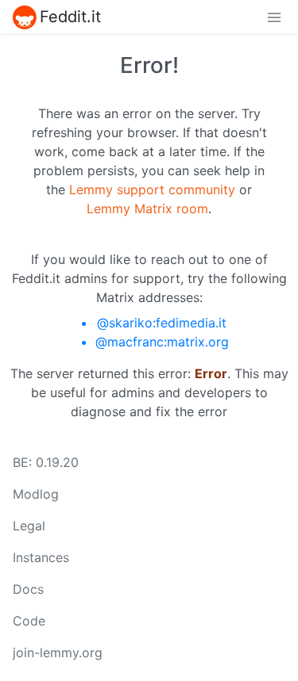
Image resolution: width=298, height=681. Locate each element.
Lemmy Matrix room (147, 208)
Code (29, 621)
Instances (41, 557)
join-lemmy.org (58, 652)
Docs (28, 589)
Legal (29, 526)
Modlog (36, 494)
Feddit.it (70, 16)
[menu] (274, 17)
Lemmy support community (152, 189)
